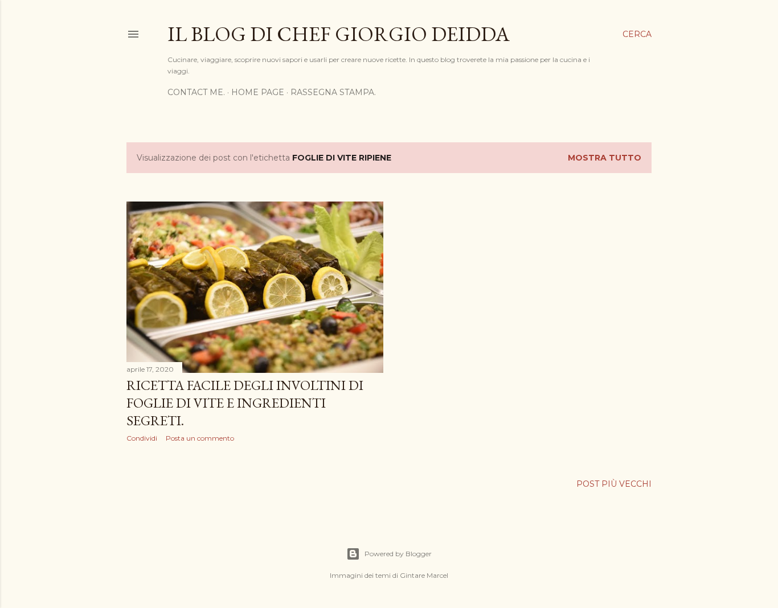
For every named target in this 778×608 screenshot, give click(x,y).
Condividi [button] (141, 438)
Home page (257, 92)
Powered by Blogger (398, 553)
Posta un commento (200, 438)
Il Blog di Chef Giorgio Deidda (338, 33)
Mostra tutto (604, 158)
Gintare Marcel (424, 575)
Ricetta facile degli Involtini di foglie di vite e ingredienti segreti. (244, 402)
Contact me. (196, 92)
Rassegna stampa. (333, 92)
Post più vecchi (614, 484)
